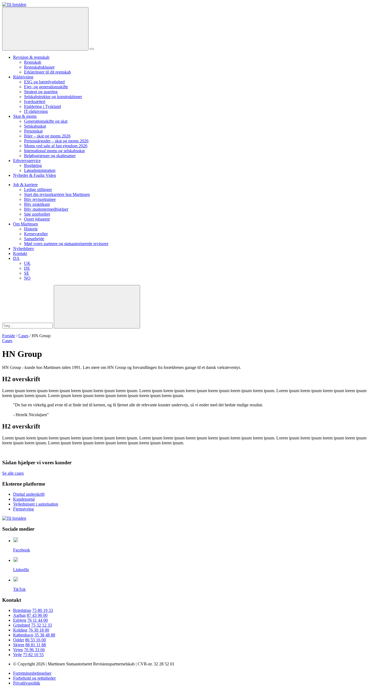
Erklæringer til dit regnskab (47, 72)
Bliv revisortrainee (40, 199)
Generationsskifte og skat (45, 121)
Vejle (17, 654)
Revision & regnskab (31, 57)
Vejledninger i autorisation (35, 504)
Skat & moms (25, 116)
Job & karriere (25, 184)
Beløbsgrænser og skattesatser (50, 155)
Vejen (18, 649)
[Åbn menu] (92, 49)
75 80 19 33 (42, 610)
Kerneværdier (36, 233)
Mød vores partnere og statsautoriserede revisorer (66, 243)
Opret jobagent (37, 219)
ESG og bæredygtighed (44, 82)
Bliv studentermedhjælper (46, 209)
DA (16, 258)
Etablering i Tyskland (42, 106)
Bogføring (33, 165)
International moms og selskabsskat (54, 150)
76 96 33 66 (34, 649)
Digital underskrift (29, 494)
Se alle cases (13, 473)
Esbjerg (19, 620)
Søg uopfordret (37, 214)
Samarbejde (34, 238)
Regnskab (32, 62)
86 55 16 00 (35, 640)
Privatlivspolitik (26, 683)
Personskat (33, 131)
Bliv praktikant (37, 204)
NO (27, 278)
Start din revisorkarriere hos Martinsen (57, 194)
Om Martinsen (25, 224)
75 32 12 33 (41, 625)
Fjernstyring (23, 509)
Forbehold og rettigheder (34, 678)
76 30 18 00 (38, 630)
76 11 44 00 (37, 620)
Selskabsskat (35, 126)
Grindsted (21, 625)
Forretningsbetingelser (32, 673)
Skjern (18, 644)
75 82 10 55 (33, 654)
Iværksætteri (34, 101)
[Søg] (45, 29)
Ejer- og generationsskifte (46, 86)
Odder (18, 640)
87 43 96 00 (37, 615)
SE (26, 273)
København (23, 635)
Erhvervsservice (27, 160)
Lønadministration (39, 170)
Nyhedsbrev (23, 248)
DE (27, 268)
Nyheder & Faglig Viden (34, 175)
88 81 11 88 (35, 644)
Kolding (20, 630)
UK (27, 263)
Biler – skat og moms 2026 (47, 136)
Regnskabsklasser (39, 67)
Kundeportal (24, 499)
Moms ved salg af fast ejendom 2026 (55, 145)
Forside (8, 335)
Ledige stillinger (38, 189)
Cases (23, 335)
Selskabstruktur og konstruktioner (53, 96)
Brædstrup (22, 610)
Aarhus (19, 615)
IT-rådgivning (36, 111)
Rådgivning (23, 77)
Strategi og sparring (41, 91)
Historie (31, 229)
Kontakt (20, 253)
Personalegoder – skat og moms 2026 (56, 141)
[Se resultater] (97, 306)
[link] (14, 4)
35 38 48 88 (44, 635)
